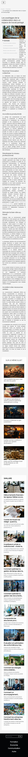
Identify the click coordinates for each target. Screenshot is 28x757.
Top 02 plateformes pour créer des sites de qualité (13, 380)
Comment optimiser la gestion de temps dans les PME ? (14, 571)
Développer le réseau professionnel (10, 48)
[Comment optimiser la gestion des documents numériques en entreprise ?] (14, 585)
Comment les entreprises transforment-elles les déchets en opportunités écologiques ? (13, 720)
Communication (14, 748)
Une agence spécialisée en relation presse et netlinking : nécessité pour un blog (12, 400)
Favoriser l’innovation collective (9, 43)
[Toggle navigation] (3, 2)
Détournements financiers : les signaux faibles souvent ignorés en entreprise (14, 497)
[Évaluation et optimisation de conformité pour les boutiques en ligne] (14, 635)
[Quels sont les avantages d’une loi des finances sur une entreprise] (14, 453)
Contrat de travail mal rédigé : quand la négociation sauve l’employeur (12, 523)
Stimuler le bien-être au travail (9, 50)
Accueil (2, 9)
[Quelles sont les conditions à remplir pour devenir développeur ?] (14, 432)
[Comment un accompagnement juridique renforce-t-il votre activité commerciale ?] (14, 684)
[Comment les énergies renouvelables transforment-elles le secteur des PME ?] (14, 659)
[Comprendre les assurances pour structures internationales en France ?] (14, 610)
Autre (14, 751)
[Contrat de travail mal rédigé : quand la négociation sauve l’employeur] (14, 511)
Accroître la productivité (8, 45)
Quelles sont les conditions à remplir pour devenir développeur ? (12, 441)
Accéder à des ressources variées (10, 53)
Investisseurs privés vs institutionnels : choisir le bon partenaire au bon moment (13, 547)
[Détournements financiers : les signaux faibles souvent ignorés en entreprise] (14, 487)
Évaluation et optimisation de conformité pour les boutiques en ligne (13, 645)
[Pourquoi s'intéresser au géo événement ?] (14, 412)
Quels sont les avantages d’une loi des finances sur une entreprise (13, 463)
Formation (14, 742)
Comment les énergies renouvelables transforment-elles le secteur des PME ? (12, 671)
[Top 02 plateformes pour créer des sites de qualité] (14, 371)
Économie (8, 9)
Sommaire (7, 41)
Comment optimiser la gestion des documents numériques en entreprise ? (13, 597)
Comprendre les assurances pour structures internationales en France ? (13, 621)
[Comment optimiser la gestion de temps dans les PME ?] (14, 561)
